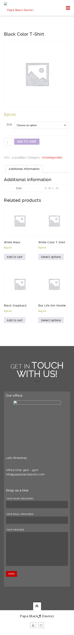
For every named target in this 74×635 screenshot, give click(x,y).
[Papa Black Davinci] (19, 7)
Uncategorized (52, 157)
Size (9, 124)
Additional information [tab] (24, 168)
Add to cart (27, 141)
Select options (51, 256)
